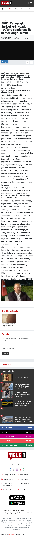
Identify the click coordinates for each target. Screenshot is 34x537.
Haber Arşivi (24, 490)
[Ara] (29, 3)
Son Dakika (8, 9)
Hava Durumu (24, 475)
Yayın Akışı (22, 513)
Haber (16, 9)
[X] (13, 469)
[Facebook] (10, 469)
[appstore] (17, 498)
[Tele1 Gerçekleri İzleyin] (6, 3)
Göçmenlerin (6, 201)
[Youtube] (20, 469)
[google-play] (17, 503)
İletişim (29, 513)
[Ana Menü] (31, 3)
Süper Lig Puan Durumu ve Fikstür (6, 484)
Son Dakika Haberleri (9, 490)
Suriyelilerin (25, 73)
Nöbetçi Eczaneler (9, 475)
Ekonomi (24, 9)
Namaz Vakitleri (8, 479)
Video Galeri (5, 20)
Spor (16, 513)
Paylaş (6, 62)
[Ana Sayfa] (2, 9)
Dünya (31, 9)
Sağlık (11, 513)
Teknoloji (5, 513)
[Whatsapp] (23, 469)
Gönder (5, 353)
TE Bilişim (11, 534)
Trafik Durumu (24, 479)
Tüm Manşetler (24, 483)
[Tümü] (31, 364)
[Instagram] (17, 469)
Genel (14, 20)
